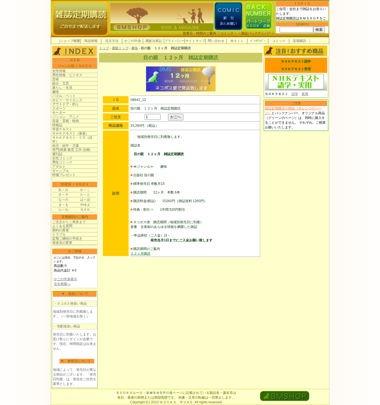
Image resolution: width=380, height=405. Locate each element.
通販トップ (120, 48)
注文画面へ (62, 284)
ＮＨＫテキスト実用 (296, 69)
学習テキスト (62, 129)
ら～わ (63, 210)
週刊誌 (57, 154)
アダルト (59, 166)
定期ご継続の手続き (67, 238)
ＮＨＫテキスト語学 (296, 61)
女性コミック (62, 158)
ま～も (63, 205)
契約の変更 (60, 230)
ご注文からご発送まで (69, 222)
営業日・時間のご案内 (199, 33)
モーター (59, 113)
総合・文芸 (60, 83)
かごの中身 (132, 41)
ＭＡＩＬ (237, 41)
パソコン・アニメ (65, 117)
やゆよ (85, 205)
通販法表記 (153, 41)
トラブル (59, 234)
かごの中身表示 (65, 279)
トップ (104, 48)
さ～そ (63, 195)
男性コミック (62, 162)
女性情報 (59, 71)
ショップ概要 (70, 41)
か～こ (85, 190)
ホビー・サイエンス (67, 100)
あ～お (63, 190)
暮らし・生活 (62, 88)
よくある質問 (62, 226)
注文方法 (112, 41)
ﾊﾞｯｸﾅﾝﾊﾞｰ (257, 41)
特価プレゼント (64, 175)
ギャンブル (60, 171)
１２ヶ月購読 (140, 253)
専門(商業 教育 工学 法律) (71, 150)
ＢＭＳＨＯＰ (156, 393)
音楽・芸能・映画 (65, 121)
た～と (85, 195)
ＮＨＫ (85, 210)
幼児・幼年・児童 (65, 146)
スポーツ (59, 108)
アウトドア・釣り (65, 104)
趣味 (55, 92)
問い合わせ (216, 41)
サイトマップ (195, 41)
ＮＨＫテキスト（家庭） (70, 133)
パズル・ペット (64, 96)
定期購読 (299, 41)
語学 (295, 94)
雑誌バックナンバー (256, 33)
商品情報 (91, 41)
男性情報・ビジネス (67, 75)
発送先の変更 (62, 243)
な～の (63, 200)
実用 (305, 94)
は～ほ (85, 200)
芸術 (55, 79)
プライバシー (174, 41)
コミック (227, 33)
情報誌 (57, 125)
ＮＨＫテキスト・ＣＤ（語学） (72, 139)
